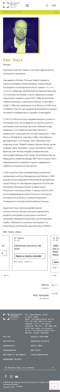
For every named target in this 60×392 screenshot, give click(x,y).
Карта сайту (37, 346)
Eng (54, 5)
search (47, 5)
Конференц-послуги (40, 341)
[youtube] (16, 376)
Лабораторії (9, 346)
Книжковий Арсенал (12, 359)
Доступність (9, 341)
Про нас (7, 337)
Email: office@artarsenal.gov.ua (39, 319)
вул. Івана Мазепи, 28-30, (36, 315)
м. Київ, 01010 (31, 317)
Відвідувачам (9, 350)
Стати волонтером (39, 355)
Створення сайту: (9, 387)
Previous (54, 285)
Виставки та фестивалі (14, 355)
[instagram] (11, 376)
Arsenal (11, 5)
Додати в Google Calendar (28, 256)
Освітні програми (39, 337)
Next (55, 293)
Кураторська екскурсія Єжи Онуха (27, 247)
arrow (52, 367)
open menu (27, 5)
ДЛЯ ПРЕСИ (35, 350)
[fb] (5, 376)
